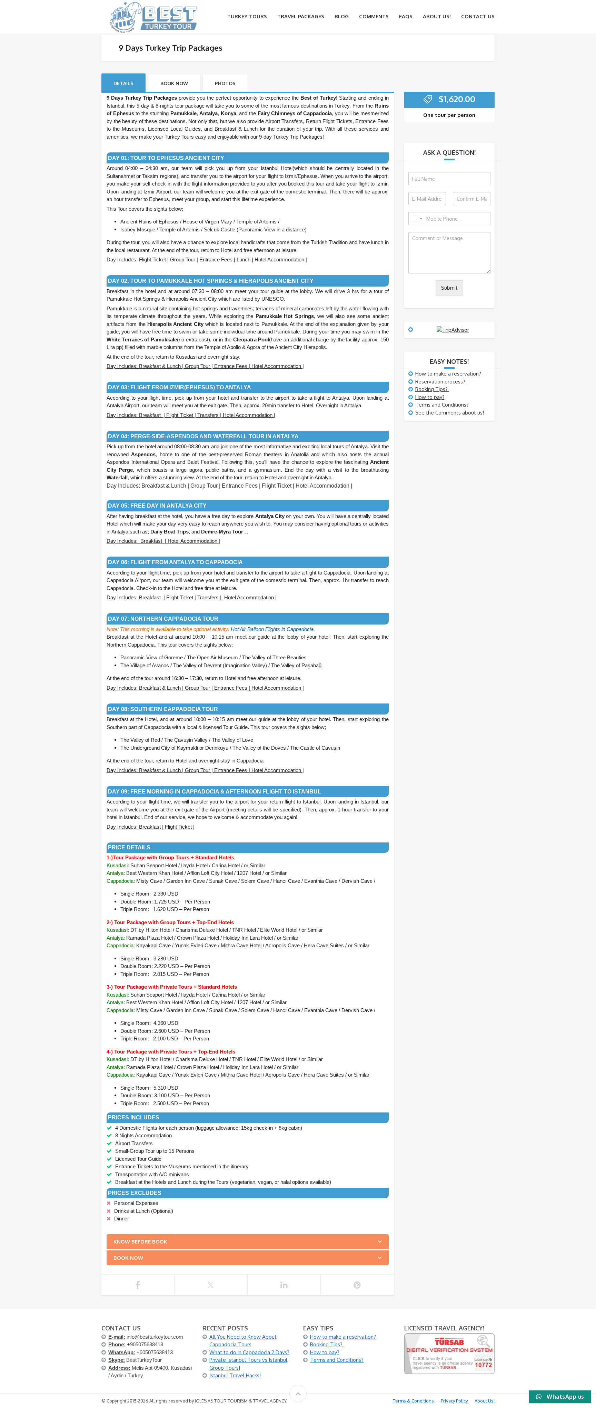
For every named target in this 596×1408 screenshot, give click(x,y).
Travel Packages (300, 16)
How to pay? (430, 397)
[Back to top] (298, 1393)
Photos (225, 83)
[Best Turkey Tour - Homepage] (153, 16)
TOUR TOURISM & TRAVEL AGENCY (250, 1401)
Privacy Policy (454, 1401)
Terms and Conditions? (442, 404)
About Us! (437, 16)
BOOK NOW (174, 83)
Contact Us (478, 16)
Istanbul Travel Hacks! (235, 1375)
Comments (374, 16)
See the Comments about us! (449, 412)
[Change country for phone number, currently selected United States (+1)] (416, 218)
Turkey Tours (247, 16)
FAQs (406, 16)
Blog (342, 16)
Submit (449, 287)
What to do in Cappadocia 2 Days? (249, 1352)
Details (123, 83)
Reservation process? (441, 381)
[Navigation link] (137, 1285)
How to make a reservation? (448, 373)
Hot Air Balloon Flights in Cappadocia (272, 629)
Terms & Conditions (413, 1401)
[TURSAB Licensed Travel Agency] (449, 1353)
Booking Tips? (432, 389)
